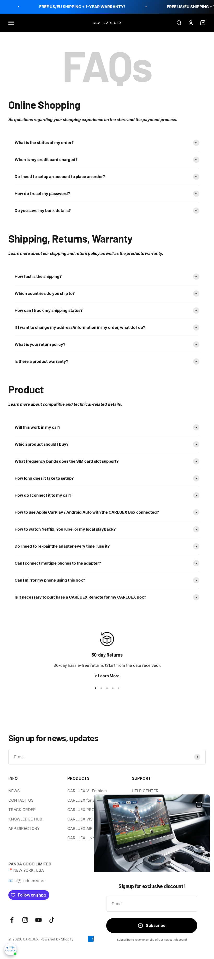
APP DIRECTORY (24, 828)
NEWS (14, 790)
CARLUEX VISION (83, 819)
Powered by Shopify (56, 939)
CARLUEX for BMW (84, 800)
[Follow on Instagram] (25, 919)
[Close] (199, 805)
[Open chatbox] (10, 949)
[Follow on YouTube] (38, 919)
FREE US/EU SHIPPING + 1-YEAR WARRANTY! (79, 6)
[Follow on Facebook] (11, 919)
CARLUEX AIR (80, 828)
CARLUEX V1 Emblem (87, 790)
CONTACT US (21, 800)
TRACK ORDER (22, 809)
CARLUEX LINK (81, 837)
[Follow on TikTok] (51, 919)
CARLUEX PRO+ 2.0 (85, 809)
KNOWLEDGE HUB (25, 819)
